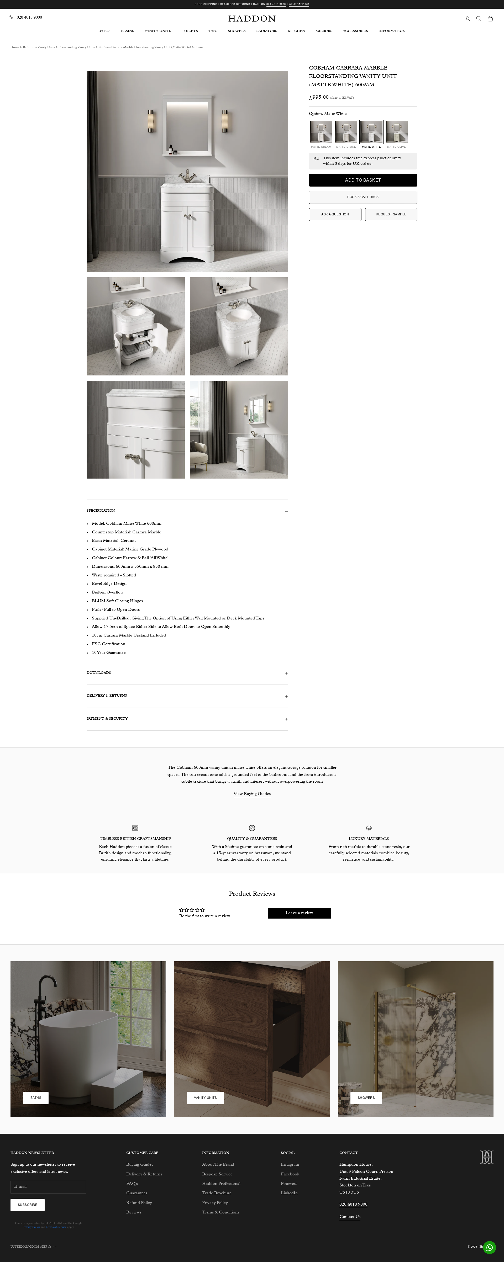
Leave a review (299, 913)
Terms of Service (56, 1227)
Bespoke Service (217, 1175)
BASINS (127, 31)
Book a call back (363, 197)
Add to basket (363, 180)
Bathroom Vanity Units (39, 47)
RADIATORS (266, 31)
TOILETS (190, 31)
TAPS (212, 31)
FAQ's (132, 1184)
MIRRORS (324, 31)
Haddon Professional (221, 1184)
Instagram (290, 1165)
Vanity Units (205, 1098)
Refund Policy (139, 1203)
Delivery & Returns (144, 1175)
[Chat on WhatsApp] (489, 1247)
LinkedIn (289, 1193)
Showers (366, 1098)
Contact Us (349, 1217)
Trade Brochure (217, 1193)
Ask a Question (335, 214)
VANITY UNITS (158, 31)
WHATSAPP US (299, 4)
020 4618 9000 (276, 4)
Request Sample (391, 214)
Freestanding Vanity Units (77, 47)
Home (14, 47)
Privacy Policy (31, 1227)
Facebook (290, 1175)
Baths (35, 1098)
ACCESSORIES (355, 31)
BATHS (104, 31)
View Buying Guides (252, 794)
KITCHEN (296, 31)
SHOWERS (237, 31)
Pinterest (289, 1184)
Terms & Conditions (220, 1213)
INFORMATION (392, 31)
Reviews (133, 1213)
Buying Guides (139, 1165)
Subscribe (27, 1205)
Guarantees (136, 1193)
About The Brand (218, 1165)
